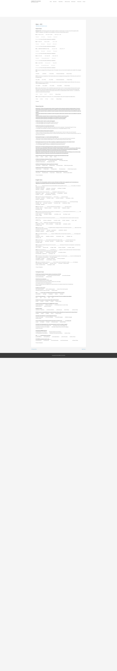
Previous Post (34, 349)
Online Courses (67, 1)
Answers (37, 101)
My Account (79, 1)
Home (51, 1)
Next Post (84, 349)
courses (84, 1)
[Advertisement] (58, 10)
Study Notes (61, 1)
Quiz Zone (54, 1)
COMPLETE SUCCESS (36, 1)
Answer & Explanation (39, 342)
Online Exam (73, 1)
